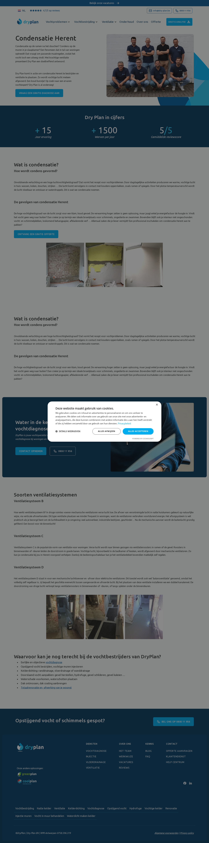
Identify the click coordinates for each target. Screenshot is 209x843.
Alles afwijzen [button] (106, 431)
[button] (67, 431)
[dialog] (104, 421)
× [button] (157, 405)
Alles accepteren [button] (138, 431)
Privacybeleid (124, 423)
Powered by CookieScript (143, 438)
